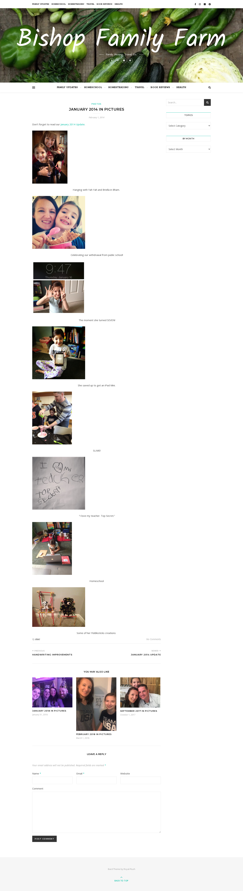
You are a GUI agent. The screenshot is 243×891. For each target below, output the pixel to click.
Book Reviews (104, 4)
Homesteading (76, 4)
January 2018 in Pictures (49, 711)
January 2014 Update (73, 124)
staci (37, 639)
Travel (90, 4)
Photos (96, 104)
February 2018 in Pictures (94, 734)
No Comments (153, 639)
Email (80, 773)
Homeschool (59, 4)
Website (125, 773)
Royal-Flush (129, 869)
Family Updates (40, 4)
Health (119, 4)
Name (36, 773)
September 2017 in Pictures (138, 711)
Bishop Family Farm (121, 40)
